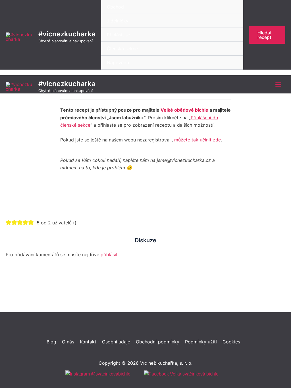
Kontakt (88, 342)
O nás (68, 342)
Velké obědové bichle (184, 110)
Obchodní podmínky (157, 342)
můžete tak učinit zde (197, 140)
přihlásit (109, 254)
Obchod (115, 7)
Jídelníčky (117, 21)
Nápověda (118, 62)
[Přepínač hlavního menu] (278, 84)
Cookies (231, 342)
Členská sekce (122, 48)
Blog (51, 342)
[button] (267, 35)
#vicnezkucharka (66, 34)
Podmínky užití (201, 342)
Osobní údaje (116, 342)
